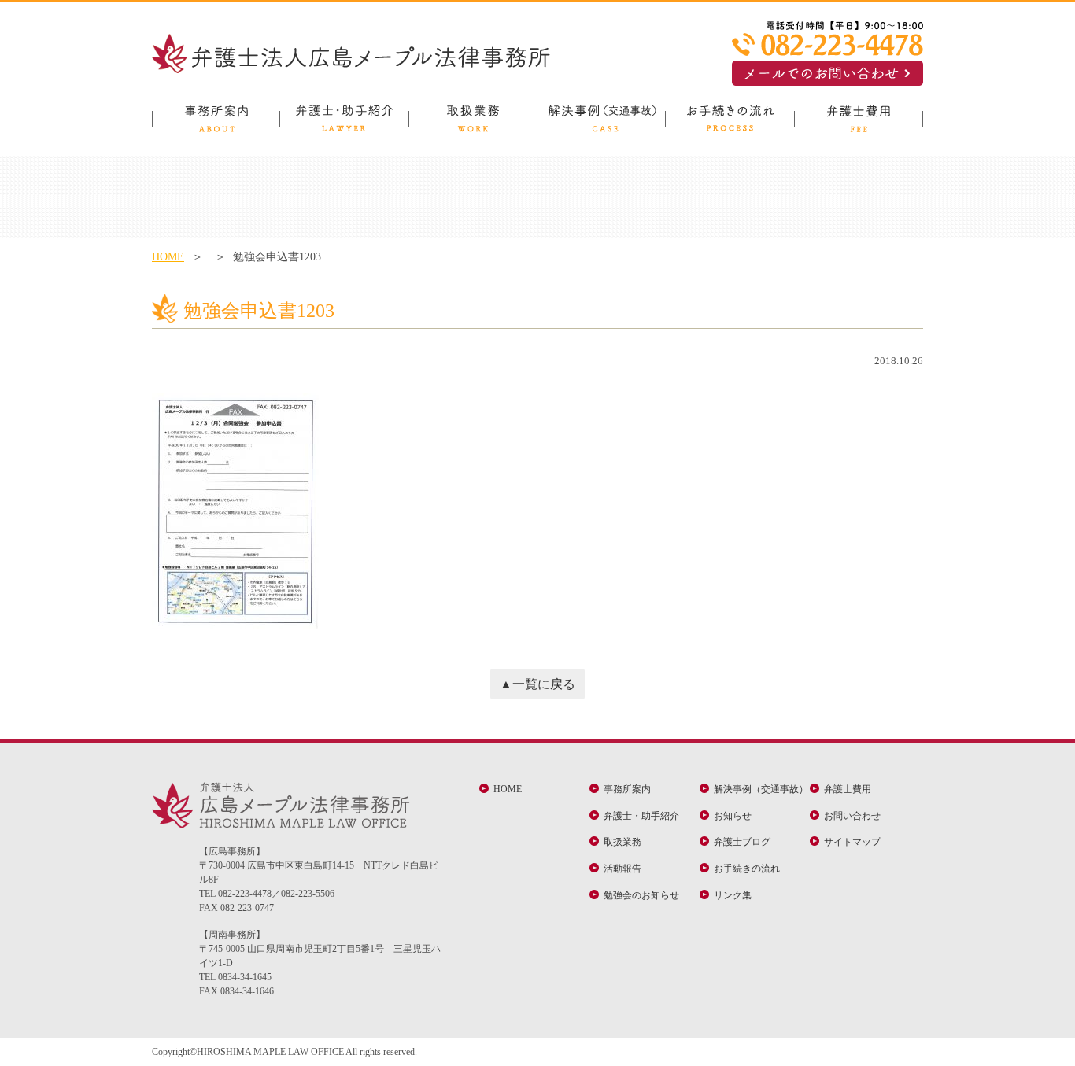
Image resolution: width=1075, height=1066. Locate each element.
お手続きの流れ (747, 868)
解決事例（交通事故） (761, 789)
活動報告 (622, 868)
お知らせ (733, 815)
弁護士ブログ (742, 841)
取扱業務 (622, 841)
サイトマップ (852, 841)
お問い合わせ (852, 815)
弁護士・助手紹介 (641, 815)
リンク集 (733, 895)
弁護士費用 (847, 789)
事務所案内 (627, 789)
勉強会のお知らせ (641, 895)
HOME (168, 257)
